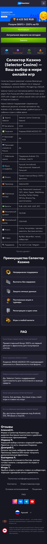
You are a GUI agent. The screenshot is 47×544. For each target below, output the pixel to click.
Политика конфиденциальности (23, 478)
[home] (23, 3)
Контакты (12, 484)
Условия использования (16, 489)
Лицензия (37, 489)
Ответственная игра (30, 484)
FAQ (24, 494)
